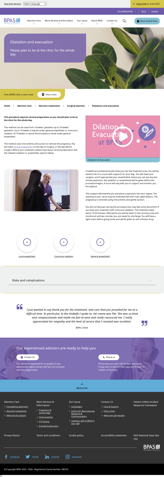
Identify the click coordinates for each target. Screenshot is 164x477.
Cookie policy (76, 435)
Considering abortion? (17, 406)
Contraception (46, 417)
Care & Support (111, 406)
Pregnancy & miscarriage (45, 411)
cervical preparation (23, 146)
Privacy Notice (12, 435)
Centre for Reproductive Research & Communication (83, 414)
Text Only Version (12, 4)
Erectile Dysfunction (48, 426)
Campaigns (76, 406)
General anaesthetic (100, 256)
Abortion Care (24, 105)
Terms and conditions (48, 435)
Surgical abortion (76, 105)
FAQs (143, 11)
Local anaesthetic (27, 256)
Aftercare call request (114, 415)
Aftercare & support (16, 415)
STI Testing (44, 421)
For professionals (125, 11)
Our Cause (74, 401)
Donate (154, 11)
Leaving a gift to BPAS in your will (82, 422)
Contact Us (107, 401)
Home (7, 105)
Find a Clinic (109, 411)
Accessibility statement (114, 435)
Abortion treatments (49, 105)
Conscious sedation (63, 256)
